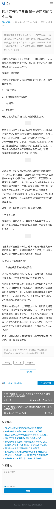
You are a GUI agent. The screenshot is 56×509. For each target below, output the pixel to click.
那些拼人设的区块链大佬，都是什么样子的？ (24, 458)
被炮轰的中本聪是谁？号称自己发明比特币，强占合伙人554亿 (27, 441)
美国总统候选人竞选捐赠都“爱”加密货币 (22, 448)
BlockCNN (6, 22)
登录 (6, 486)
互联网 (7, 362)
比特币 (30, 362)
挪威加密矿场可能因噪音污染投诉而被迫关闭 (24, 431)
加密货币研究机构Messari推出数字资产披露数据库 (26, 455)
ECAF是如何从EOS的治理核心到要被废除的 (23, 428)
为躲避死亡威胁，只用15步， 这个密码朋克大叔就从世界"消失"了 (27, 445)
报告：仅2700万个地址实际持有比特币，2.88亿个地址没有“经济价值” (27, 435)
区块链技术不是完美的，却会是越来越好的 (23, 438)
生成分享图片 (47, 383)
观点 (43, 22)
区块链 (18, 362)
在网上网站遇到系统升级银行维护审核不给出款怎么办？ (27, 452)
